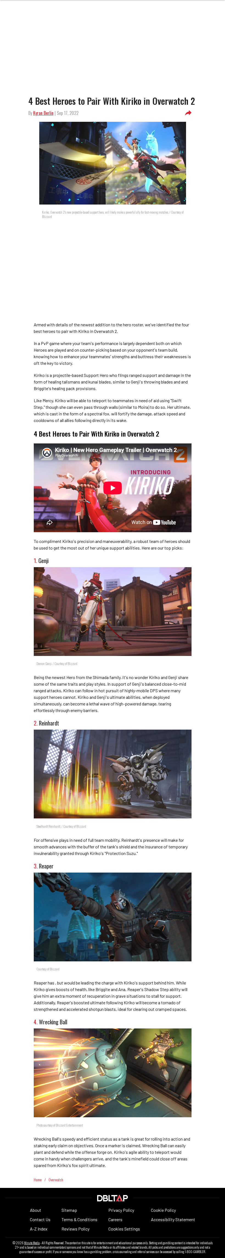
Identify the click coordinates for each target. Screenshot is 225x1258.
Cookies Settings (124, 1228)
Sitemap (69, 1210)
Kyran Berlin (43, 113)
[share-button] (188, 112)
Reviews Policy (75, 1228)
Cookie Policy (163, 1210)
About (35, 1210)
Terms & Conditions (79, 1219)
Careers (115, 1219)
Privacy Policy (121, 1210)
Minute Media (32, 1243)
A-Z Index (38, 1228)
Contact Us (40, 1219)
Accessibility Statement (173, 1219)
